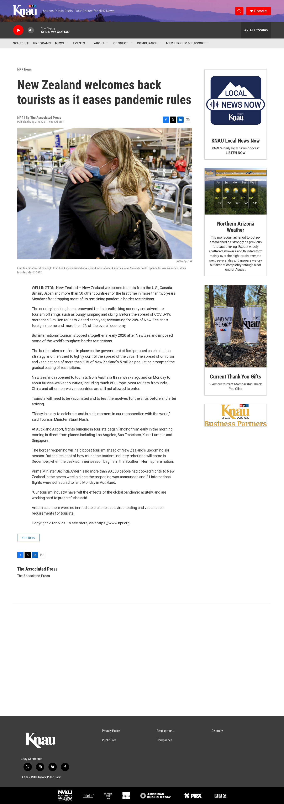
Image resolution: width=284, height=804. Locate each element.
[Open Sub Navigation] (67, 43)
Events (79, 43)
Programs (42, 43)
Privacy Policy (111, 730)
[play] (18, 30)
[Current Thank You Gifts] (236, 326)
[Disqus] (142, 660)
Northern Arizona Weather (235, 227)
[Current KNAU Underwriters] (236, 415)
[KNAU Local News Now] (236, 100)
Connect (120, 43)
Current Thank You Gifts (235, 376)
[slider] (37, 30)
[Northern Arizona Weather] (236, 191)
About (99, 43)
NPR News (24, 69)
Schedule (21, 43)
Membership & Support (185, 43)
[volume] (30, 30)
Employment (165, 730)
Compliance (147, 43)
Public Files (109, 740)
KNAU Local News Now (235, 141)
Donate (260, 11)
